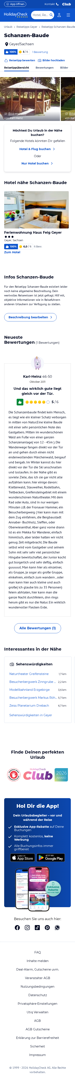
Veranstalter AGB (37, 978)
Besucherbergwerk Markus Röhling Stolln (33, 698)
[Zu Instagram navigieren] (27, 928)
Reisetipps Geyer (26, 26)
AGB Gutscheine (38, 1029)
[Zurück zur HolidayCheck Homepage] (16, 15)
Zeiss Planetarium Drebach (29, 705)
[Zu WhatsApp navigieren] (57, 928)
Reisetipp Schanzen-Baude (58, 26)
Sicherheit (37, 1046)
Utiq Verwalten (37, 1012)
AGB (37, 1021)
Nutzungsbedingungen (37, 986)
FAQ (37, 952)
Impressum (37, 1055)
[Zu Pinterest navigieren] (47, 928)
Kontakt (50, 4)
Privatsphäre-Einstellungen (37, 1004)
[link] (59, 15)
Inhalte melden (38, 961)
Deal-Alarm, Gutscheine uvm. (37, 969)
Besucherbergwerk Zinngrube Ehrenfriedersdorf (33, 682)
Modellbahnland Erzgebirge (29, 690)
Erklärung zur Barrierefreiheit (37, 1038)
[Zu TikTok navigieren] (37, 928)
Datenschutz (37, 995)
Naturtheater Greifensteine (29, 674)
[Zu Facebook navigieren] (17, 928)
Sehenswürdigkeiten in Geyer (30, 715)
